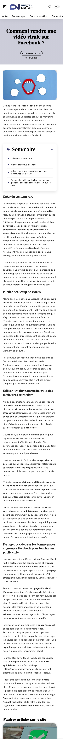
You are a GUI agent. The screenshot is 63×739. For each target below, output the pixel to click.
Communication (31, 53)
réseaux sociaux (29, 105)
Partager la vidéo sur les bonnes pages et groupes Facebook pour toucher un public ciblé (31, 183)
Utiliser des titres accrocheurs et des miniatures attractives (28, 172)
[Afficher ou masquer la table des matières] (44, 149)
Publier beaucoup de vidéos (24, 164)
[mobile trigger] (5, 6)
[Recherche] (50, 6)
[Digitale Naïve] (21, 6)
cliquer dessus (30, 453)
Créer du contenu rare (21, 158)
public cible (30, 427)
